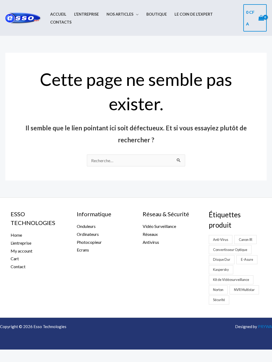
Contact (18, 266)
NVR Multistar (244, 290)
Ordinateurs (88, 234)
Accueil (58, 14)
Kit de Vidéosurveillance (231, 279)
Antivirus (151, 242)
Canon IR (245, 239)
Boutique (156, 14)
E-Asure (247, 259)
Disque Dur (221, 259)
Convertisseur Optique (230, 250)
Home (16, 234)
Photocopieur (89, 242)
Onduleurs (86, 226)
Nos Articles (120, 14)
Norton (218, 290)
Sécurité (219, 300)
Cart (15, 258)
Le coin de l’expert (194, 14)
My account (21, 250)
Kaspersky (221, 269)
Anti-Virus (220, 239)
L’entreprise (86, 14)
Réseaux (150, 234)
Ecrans (83, 249)
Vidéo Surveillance (159, 226)
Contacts (60, 22)
